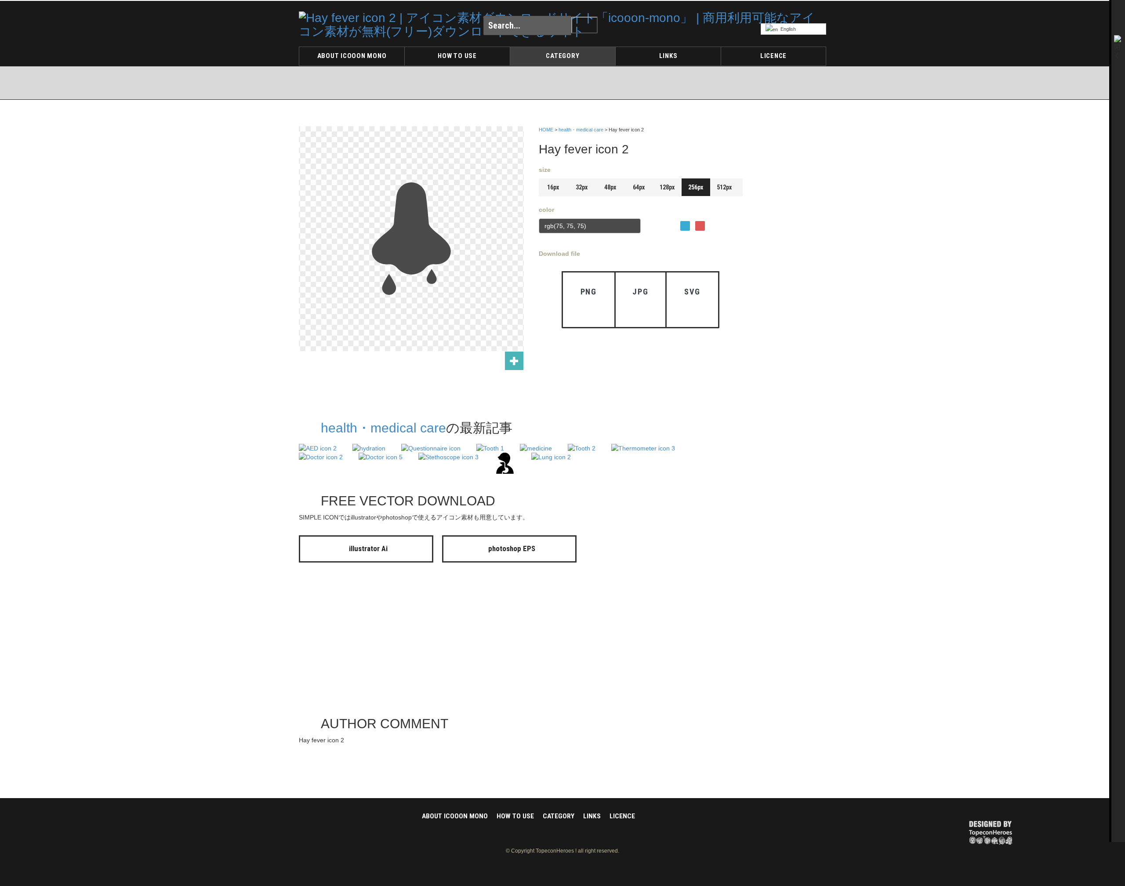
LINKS (668, 56)
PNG (589, 291)
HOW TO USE (457, 56)
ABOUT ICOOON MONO (352, 56)
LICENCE (773, 56)
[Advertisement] (791, 256)
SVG (692, 291)
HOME (546, 129)
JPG (640, 291)
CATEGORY (562, 56)
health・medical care (581, 129)
